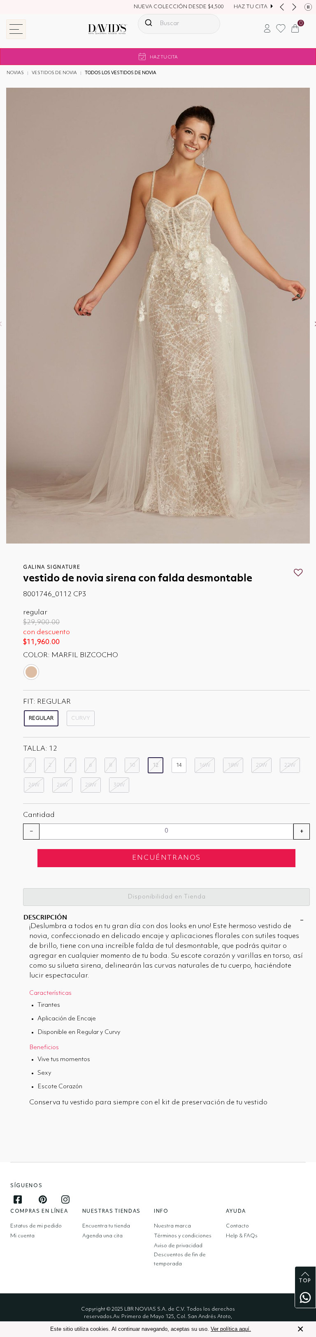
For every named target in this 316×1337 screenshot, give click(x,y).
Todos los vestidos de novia (120, 73)
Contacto (237, 1226)
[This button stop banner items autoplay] (308, 7)
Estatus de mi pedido (36, 1226)
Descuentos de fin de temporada (180, 1259)
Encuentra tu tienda (106, 1226)
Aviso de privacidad (178, 1245)
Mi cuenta (22, 1236)
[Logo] (101, 32)
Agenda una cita (102, 1236)
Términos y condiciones (182, 1236)
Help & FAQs (242, 1236)
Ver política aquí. (231, 1329)
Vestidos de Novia (54, 73)
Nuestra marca (172, 1226)
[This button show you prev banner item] (282, 7)
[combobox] (179, 24)
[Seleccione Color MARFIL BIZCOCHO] (32, 672)
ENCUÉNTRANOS (166, 857)
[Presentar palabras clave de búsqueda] (148, 23)
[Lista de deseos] (298, 572)
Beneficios (44, 1048)
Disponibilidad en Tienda (167, 897)
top (305, 1281)
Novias (15, 73)
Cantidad (39, 815)
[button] (267, 28)
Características (50, 993)
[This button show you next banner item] (294, 7)
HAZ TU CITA (250, 6)
